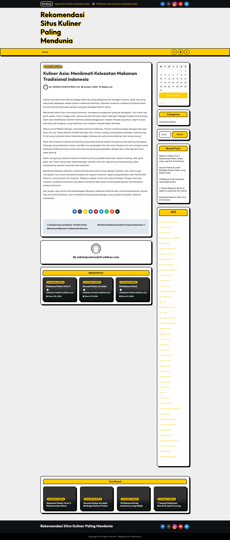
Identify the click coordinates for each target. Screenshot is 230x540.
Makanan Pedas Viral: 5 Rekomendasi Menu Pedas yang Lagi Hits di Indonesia (171, 158)
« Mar (162, 103)
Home (45, 52)
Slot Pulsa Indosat (167, 317)
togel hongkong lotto (168, 440)
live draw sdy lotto (167, 419)
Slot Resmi (164, 344)
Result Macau (165, 227)
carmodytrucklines (52, 66)
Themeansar (135, 536)
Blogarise (122, 536)
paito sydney (165, 451)
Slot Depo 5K (165, 296)
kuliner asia (107, 87)
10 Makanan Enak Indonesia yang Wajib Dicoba (131, 506)
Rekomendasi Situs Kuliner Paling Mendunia (62, 27)
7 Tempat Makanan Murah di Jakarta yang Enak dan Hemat (169, 506)
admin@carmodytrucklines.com (66, 87)
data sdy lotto (165, 435)
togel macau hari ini (168, 270)
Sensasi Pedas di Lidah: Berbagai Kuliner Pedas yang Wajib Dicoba (172, 170)
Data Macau (164, 232)
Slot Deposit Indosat (168, 222)
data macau (164, 243)
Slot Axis (163, 312)
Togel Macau (165, 328)
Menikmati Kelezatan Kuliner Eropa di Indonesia (120, 225)
